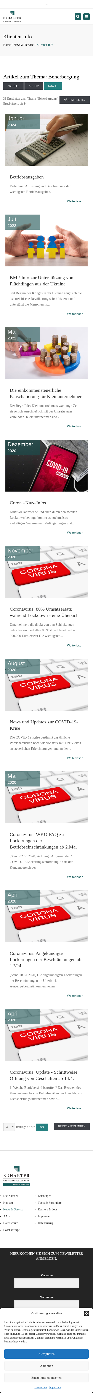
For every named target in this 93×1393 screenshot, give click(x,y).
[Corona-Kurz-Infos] (46, 439)
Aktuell (13, 86)
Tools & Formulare (49, 1202)
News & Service (24, 44)
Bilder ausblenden (71, 1126)
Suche (53, 86)
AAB (6, 1216)
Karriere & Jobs (47, 1209)
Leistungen (44, 1195)
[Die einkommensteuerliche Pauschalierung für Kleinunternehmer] (46, 326)
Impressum (55, 1387)
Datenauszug (45, 1223)
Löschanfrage (11, 1230)
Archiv (34, 86)
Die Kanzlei (10, 1195)
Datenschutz (41, 1387)
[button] (86, 1313)
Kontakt (8, 1202)
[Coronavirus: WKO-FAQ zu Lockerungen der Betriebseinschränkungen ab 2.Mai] (46, 770)
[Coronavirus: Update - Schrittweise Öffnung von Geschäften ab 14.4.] (46, 1008)
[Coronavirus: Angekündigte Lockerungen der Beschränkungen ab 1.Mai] (46, 889)
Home (7, 44)
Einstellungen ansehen (46, 1377)
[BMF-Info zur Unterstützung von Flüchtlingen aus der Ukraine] (46, 213)
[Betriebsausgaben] (46, 113)
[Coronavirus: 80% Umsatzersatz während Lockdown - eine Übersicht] (46, 545)
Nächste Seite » (74, 100)
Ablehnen (46, 1366)
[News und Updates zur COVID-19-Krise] (46, 658)
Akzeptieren (46, 1354)
